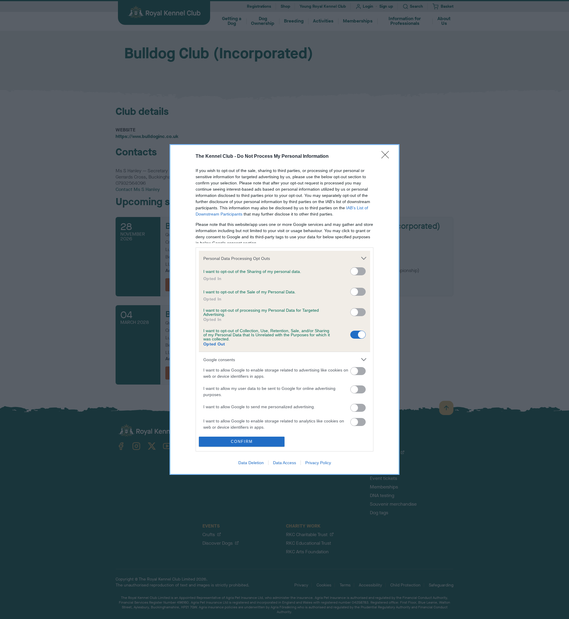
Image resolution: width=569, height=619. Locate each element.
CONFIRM (242, 441)
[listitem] (284, 258)
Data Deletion (251, 462)
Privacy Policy (318, 462)
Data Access (284, 462)
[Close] (387, 156)
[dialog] (284, 309)
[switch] (358, 271)
